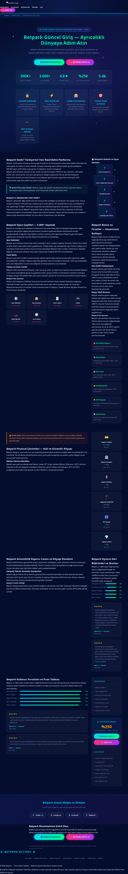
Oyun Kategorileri (101, 691)
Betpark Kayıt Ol (55, 858)
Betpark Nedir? (100, 688)
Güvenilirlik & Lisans (102, 703)
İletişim (100, 858)
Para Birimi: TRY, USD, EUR (104, 766)
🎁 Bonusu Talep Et (106, 736)
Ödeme (35, 7)
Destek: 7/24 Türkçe (101, 770)
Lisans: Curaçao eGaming (103, 758)
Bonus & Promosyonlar (103, 695)
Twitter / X (38, 815)
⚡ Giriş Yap (106, 742)
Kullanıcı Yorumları (101, 707)
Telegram (90, 815)
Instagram (56, 815)
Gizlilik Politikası (79, 858)
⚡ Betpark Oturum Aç (49, 62)
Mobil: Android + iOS (102, 773)
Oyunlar (15, 7)
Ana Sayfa (28, 858)
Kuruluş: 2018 (100, 762)
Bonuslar (25, 7)
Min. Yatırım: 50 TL (101, 777)
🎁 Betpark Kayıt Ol (80, 62)
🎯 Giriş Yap (7, 10)
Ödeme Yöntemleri (101, 699)
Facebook (73, 815)
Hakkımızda (92, 858)
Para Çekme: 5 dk (101, 781)
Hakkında (4, 7)
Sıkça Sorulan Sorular (102, 710)
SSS (41, 7)
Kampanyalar (67, 858)
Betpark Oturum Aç (40, 858)
